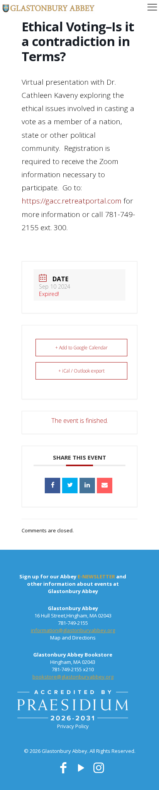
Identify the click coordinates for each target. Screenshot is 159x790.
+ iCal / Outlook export (81, 371)
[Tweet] (70, 485)
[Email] (104, 485)
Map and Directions (73, 637)
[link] (72, 706)
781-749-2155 (73, 622)
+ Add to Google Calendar (81, 347)
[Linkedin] (87, 485)
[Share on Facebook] (52, 485)
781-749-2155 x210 (73, 669)
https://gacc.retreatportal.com (72, 201)
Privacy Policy (73, 726)
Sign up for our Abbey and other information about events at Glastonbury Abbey (72, 584)
